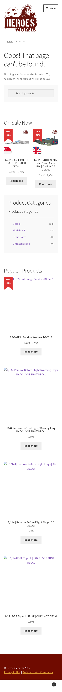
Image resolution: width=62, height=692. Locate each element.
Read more (16, 180)
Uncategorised (21, 243)
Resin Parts (19, 237)
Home (10, 41)
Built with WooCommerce (38, 672)
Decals (16, 223)
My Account (10, 686)
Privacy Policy (12, 672)
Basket (47, 683)
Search (31, 686)
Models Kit (19, 230)
